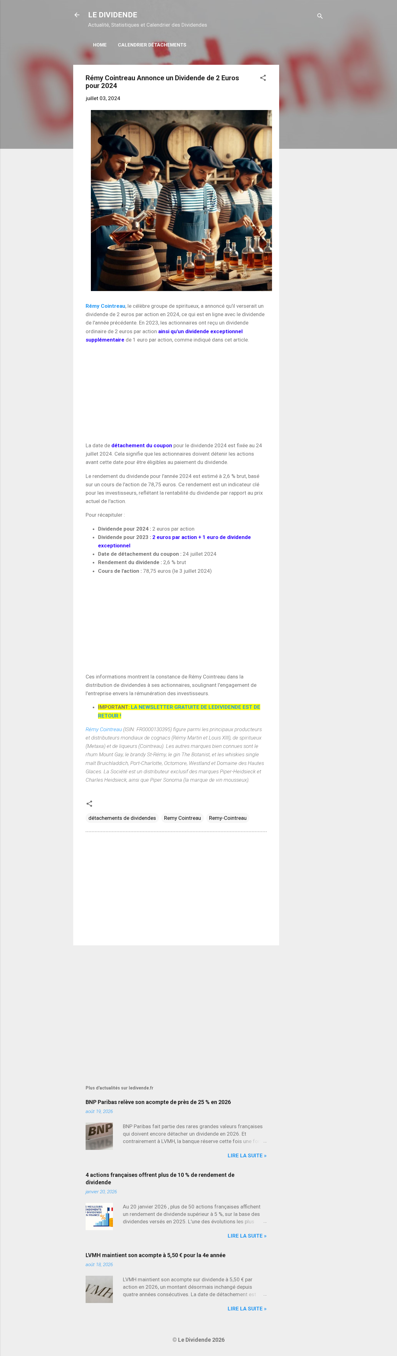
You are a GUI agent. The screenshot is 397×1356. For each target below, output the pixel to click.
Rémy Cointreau (105, 306)
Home (100, 45)
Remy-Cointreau (228, 818)
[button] (263, 78)
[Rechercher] (320, 16)
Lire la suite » (247, 1155)
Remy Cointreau (182, 818)
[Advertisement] (304, 158)
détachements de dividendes (122, 818)
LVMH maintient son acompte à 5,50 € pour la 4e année (155, 1255)
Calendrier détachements (152, 45)
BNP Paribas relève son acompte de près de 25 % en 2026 (158, 1102)
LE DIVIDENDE (112, 15)
